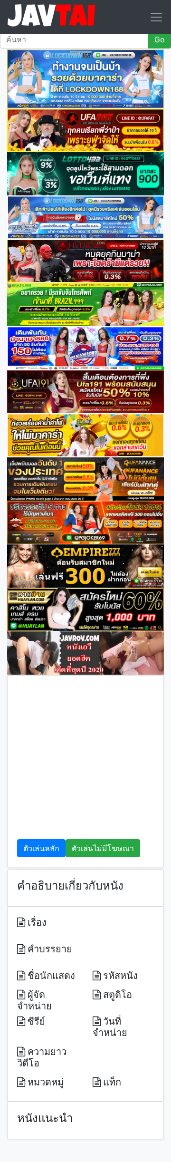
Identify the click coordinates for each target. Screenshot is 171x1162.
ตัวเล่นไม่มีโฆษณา (103, 848)
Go (159, 39)
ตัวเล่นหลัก (41, 848)
